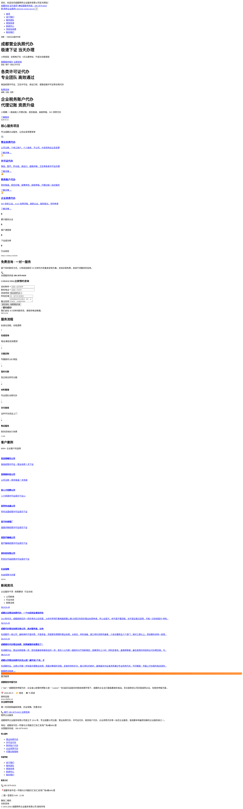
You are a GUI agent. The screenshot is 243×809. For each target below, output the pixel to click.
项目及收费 (11, 29)
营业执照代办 (12, 739)
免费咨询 (5, 90)
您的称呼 (6, 287)
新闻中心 (10, 26)
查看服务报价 (7, 62)
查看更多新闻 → (8, 671)
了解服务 (5, 117)
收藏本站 (5, 6)
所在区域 (5, 296)
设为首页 (14, 6)
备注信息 (5, 301)
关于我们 (10, 17)
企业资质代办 (12, 748)
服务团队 (10, 20)
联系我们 (10, 32)
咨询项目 (5, 293)
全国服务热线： (32, 6)
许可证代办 (11, 742)
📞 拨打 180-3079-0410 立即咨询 (15, 712)
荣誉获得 (10, 23)
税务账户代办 (12, 745)
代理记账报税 (12, 752)
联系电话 (6, 290)
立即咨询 (18, 62)
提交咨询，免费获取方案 (11, 304)
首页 (8, 14)
